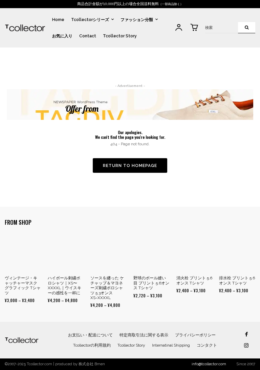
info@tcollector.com (209, 364)
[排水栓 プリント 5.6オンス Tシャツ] (237, 253)
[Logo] (25, 27)
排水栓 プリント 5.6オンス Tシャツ (237, 280)
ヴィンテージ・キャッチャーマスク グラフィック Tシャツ (23, 285)
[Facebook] (246, 334)
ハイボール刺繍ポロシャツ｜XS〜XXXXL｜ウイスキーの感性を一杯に (64, 285)
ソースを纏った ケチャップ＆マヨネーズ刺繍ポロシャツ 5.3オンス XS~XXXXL (107, 288)
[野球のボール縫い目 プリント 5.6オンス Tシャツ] (151, 253)
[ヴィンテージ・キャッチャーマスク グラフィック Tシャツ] (23, 253)
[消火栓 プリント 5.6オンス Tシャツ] (194, 253)
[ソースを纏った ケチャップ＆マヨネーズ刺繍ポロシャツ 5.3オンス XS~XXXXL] (108, 253)
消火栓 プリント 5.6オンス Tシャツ (194, 280)
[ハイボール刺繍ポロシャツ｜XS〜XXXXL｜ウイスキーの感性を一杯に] (66, 253)
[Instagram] (246, 345)
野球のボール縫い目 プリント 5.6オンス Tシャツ (151, 283)
